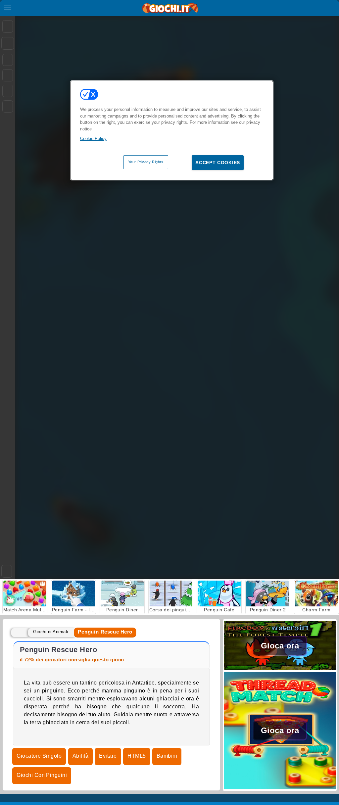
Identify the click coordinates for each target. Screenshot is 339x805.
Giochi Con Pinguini (42, 775)
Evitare (108, 756)
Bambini (167, 756)
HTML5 (136, 756)
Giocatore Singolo (39, 756)
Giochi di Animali (50, 632)
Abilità (80, 756)
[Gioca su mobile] (7, 106)
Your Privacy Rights (146, 162)
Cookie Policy (93, 138)
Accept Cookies (217, 162)
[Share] (7, 43)
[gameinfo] (7, 91)
